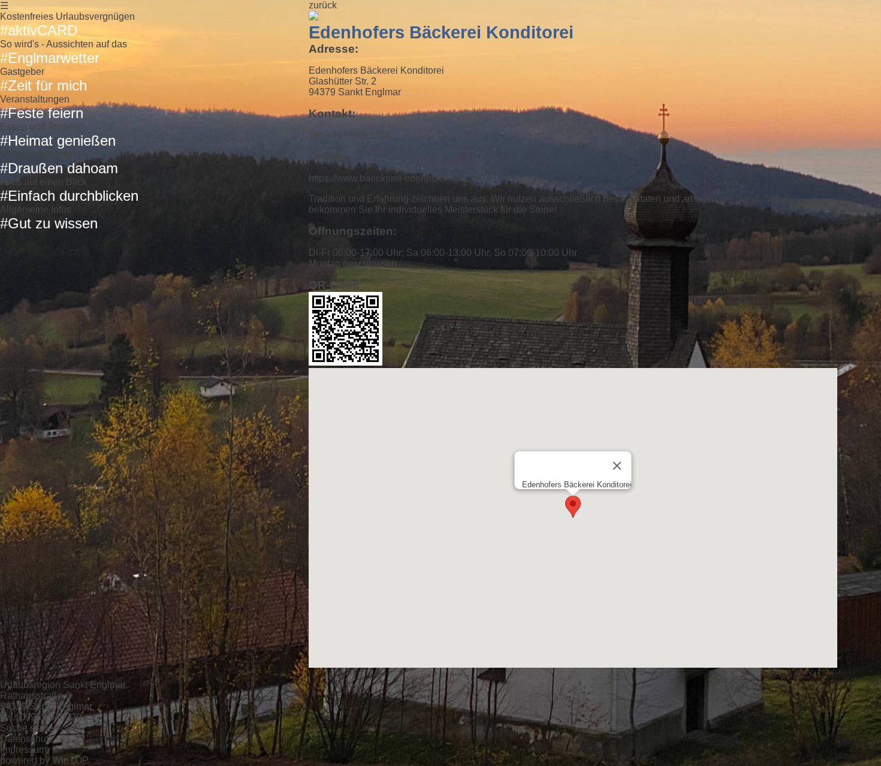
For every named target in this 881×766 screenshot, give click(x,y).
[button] (573, 507)
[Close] (616, 465)
